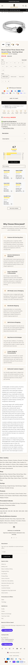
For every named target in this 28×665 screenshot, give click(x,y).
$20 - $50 (13, 511)
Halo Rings (6, 476)
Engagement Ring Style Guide (8, 590)
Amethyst (13, 520)
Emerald (7, 518)
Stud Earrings (19, 485)
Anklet (6, 462)
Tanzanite (2, 518)
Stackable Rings (3, 474)
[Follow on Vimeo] (21, 648)
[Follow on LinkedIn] (24, 648)
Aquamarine (19, 518)
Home (2, 12)
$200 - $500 (3, 513)
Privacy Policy (4, 576)
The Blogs (3, 602)
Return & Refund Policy (7, 569)
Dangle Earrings (11, 485)
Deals (2, 599)
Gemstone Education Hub (7, 583)
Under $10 (2, 511)
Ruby (14, 518)
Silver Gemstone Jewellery (6, 466)
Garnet (1, 522)
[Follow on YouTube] (17, 648)
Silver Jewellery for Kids (21, 464)
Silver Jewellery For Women (9, 464)
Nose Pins (2, 462)
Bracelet (20, 460)
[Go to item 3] (13, 44)
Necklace (15, 460)
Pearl (11, 518)
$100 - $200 (24, 511)
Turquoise (10, 522)
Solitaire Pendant (4, 493)
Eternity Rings (20, 474)
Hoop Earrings (3, 485)
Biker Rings (10, 478)
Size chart (24, 60)
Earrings (5, 460)
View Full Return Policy (8, 128)
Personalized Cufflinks (10, 505)
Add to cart (14, 98)
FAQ (2, 618)
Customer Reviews (5, 588)
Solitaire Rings (20, 476)
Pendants (10, 460)
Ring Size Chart (5, 585)
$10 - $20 (5, 12)
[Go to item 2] (8, 44)
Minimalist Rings (3, 478)
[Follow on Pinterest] (13, 648)
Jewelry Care (4, 566)
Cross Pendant (8, 495)
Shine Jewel (6, 386)
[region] (14, 530)
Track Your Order (5, 616)
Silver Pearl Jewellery (18, 466)
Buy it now (14, 102)
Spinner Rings (17, 478)
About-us (3, 564)
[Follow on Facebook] (2, 648)
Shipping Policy (5, 571)
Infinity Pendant (23, 495)
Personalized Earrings (15, 503)
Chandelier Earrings (9, 487)
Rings (1, 460)
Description (5, 133)
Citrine (5, 522)
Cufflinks (14, 462)
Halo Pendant (12, 493)
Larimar (15, 522)
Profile (2, 609)
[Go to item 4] (17, 44)
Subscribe (7, 556)
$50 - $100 (18, 511)
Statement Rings (12, 474)
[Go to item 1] (3, 44)
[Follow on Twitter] (6, 648)
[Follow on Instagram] (9, 648)
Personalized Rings (4, 503)
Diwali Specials (9, 468)
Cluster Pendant (19, 493)
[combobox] (14, 166)
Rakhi (10, 462)
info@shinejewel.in (9, 639)
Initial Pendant (15, 495)
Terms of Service (5, 578)
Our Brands (4, 573)
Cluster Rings (13, 476)
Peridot (23, 520)
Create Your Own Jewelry (7, 580)
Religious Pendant (4, 497)
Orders (3, 611)
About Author (4, 592)
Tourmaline (18, 520)
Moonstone (7, 520)
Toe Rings (25, 460)
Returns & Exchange (6, 613)
